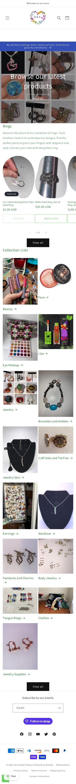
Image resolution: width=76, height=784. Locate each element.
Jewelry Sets (11, 477)
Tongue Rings (12, 618)
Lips (41, 353)
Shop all (38, 98)
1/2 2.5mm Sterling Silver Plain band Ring (18, 203)
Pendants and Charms (18, 578)
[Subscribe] (59, 708)
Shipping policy (57, 770)
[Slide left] (30, 232)
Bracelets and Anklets (53, 421)
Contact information (40, 776)
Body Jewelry (47, 578)
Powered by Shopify (43, 764)
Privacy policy (21, 770)
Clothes (43, 618)
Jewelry (8, 410)
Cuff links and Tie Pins (53, 458)
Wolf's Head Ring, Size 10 (47, 202)
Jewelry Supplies (14, 674)
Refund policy (63, 764)
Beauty (8, 309)
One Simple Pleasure (24, 764)
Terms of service (39, 770)
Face (41, 297)
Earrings (9, 534)
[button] (7, 18)
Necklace (44, 534)
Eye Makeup (11, 365)
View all (38, 242)
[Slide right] (46, 232)
